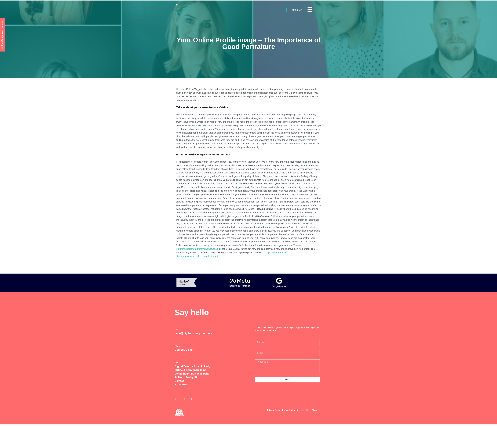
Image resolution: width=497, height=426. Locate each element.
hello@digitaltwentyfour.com (193, 333)
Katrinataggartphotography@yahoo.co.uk (197, 249)
